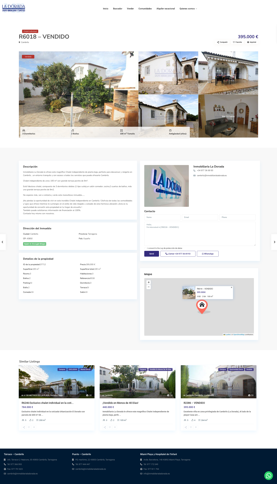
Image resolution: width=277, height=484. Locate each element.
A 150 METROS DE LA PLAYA (36, 395)
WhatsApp (209, 254)
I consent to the (164, 248)
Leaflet (227, 334)
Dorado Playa (56, 395)
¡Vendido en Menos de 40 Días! (120, 402)
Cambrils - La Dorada (204, 395)
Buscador (117, 8)
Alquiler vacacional (166, 8)
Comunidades (145, 8)
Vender (130, 8)
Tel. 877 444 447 (82, 464)
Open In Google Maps (34, 244)
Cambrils (25, 42)
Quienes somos (187, 8)
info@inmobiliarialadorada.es (157, 473)
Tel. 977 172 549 (151, 464)
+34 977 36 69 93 (205, 170)
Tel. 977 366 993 (14, 464)
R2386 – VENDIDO (194, 402)
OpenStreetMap (238, 334)
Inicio (105, 8)
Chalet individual (30, 31)
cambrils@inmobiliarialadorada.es (212, 175)
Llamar (178, 254)
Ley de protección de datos (171, 248)
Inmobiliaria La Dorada (208, 166)
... (42, 415)
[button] (203, 307)
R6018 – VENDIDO (205, 289)
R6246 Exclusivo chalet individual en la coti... (48, 402)
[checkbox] (145, 248)
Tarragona (92, 234)
